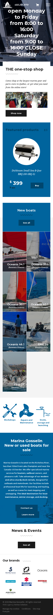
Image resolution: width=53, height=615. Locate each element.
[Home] (7, 5)
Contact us (27, 508)
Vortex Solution (20, 604)
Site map (36, 609)
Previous (8, 39)
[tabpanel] (26, 34)
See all (26, 223)
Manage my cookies (11, 609)
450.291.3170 (21, 4)
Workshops (9, 420)
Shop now (16, 113)
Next (45, 39)
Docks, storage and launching (43, 422)
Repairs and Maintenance (26, 421)
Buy (37, 185)
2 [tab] (28, 55)
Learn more (28, 514)
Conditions (26, 609)
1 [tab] (25, 55)
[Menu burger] (48, 4)
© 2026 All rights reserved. (22, 602)
